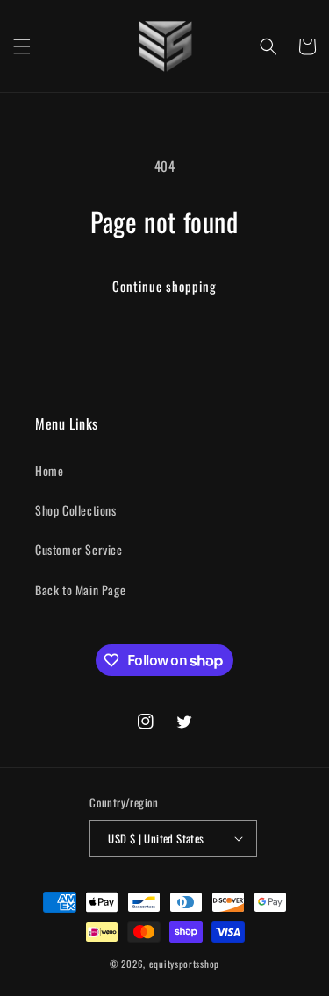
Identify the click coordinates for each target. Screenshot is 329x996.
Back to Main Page (80, 589)
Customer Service (79, 549)
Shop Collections (76, 510)
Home (49, 470)
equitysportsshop (184, 964)
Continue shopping (164, 285)
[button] (22, 46)
